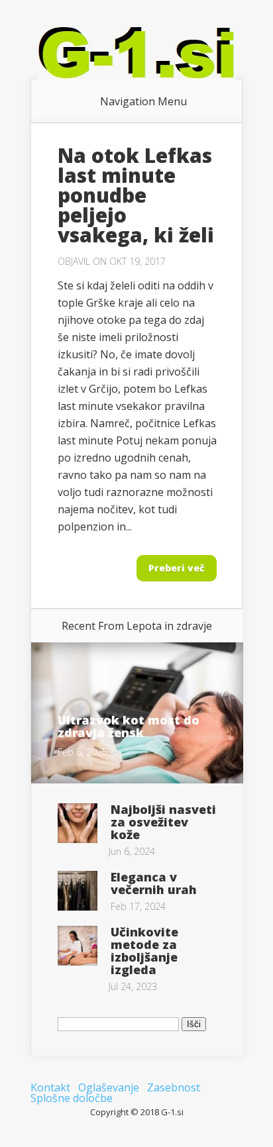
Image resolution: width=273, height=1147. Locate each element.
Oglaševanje (108, 1087)
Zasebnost (173, 1087)
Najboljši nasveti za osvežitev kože (163, 821)
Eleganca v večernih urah (154, 883)
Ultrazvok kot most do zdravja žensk (128, 726)
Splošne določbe (71, 1098)
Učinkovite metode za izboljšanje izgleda (144, 950)
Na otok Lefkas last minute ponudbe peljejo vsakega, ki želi (136, 195)
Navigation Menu (143, 101)
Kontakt (50, 1087)
